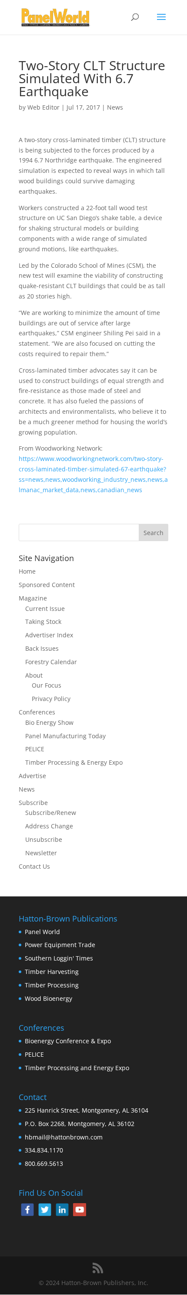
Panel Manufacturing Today (65, 736)
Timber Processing (52, 985)
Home (27, 571)
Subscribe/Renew (50, 812)
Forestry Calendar (51, 662)
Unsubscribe (43, 839)
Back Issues (42, 648)
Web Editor (43, 107)
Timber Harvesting (52, 971)
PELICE (34, 749)
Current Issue (45, 608)
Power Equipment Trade (60, 945)
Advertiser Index (49, 635)
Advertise (32, 776)
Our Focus (46, 685)
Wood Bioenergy (48, 998)
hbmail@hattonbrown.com (64, 1137)
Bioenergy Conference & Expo (68, 1041)
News (115, 107)
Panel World (42, 932)
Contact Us (34, 866)
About (34, 675)
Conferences (37, 712)
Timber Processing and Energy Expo (77, 1068)
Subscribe (33, 802)
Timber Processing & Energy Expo (74, 762)
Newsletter (41, 853)
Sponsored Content (47, 585)
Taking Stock (43, 621)
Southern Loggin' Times (59, 958)
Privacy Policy (51, 699)
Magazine (33, 598)
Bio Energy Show (49, 722)
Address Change (49, 826)
